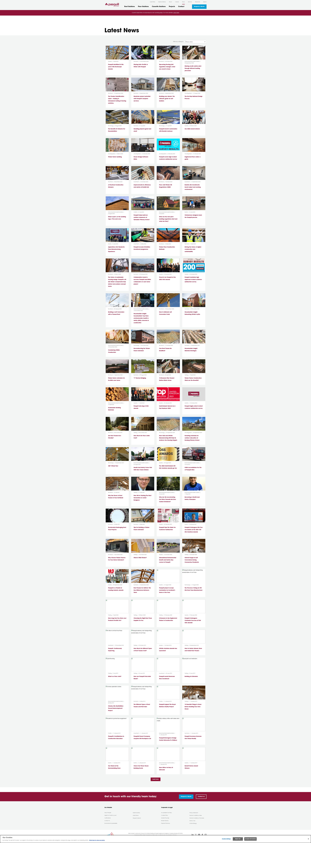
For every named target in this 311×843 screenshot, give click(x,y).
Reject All (237, 838)
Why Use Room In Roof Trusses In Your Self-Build (115, 497)
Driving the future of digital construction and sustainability (193, 249)
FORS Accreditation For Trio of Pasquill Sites (193, 469)
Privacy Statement (194, 812)
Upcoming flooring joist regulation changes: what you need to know (167, 67)
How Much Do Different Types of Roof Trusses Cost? (143, 649)
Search (205, 1)
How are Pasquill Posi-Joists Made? (142, 677)
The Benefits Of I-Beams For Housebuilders (116, 130)
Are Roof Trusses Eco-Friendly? (114, 437)
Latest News (135, 815)
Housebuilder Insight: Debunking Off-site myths (192, 313)
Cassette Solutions (159, 6)
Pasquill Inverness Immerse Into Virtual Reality (193, 737)
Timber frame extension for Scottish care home (116, 379)
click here (176, 12)
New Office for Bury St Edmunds (166, 769)
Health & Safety (136, 812)
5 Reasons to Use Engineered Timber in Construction (168, 619)
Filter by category (178, 41)
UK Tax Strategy (193, 823)
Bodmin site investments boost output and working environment (193, 187)
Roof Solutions (129, 6)
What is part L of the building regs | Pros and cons (117, 218)
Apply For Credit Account (110, 815)
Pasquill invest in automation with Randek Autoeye (168, 130)
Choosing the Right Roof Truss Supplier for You (143, 619)
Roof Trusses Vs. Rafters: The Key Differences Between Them (142, 590)
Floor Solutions (143, 6)
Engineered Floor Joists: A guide (192, 158)
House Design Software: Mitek (141, 158)
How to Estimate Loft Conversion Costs (165, 313)
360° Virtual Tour (113, 466)
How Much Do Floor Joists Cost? (142, 437)
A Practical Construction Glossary (115, 186)
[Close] (308, 839)
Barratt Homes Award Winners (191, 767)
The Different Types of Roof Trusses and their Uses (142, 705)
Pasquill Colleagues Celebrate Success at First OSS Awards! (193, 620)
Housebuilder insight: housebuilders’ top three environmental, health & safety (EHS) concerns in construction (141, 318)
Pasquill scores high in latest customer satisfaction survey (168, 158)
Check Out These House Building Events (141, 767)
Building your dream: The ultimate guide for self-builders (167, 99)
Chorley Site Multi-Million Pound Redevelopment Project (115, 708)
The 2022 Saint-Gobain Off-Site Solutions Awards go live (168, 467)
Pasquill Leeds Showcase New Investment (167, 677)
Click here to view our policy (97, 840)
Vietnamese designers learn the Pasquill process (193, 216)
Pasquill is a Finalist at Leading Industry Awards (115, 589)
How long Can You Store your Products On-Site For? (117, 619)
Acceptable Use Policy (166, 812)
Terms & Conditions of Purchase (197, 818)
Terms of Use (192, 820)
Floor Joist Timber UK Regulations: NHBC (165, 186)
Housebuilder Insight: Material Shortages (191, 349)
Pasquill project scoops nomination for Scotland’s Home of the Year (167, 590)
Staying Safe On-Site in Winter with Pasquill (141, 65)
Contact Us (107, 820)
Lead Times (152, 1)
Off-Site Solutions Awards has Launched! (168, 649)
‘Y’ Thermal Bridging (140, 378)
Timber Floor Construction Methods (167, 248)
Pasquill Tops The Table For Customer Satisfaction (167, 528)
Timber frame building (115, 157)
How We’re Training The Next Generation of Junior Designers (142, 498)
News (183, 1)
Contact (181, 6)
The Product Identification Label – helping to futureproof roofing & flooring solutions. (117, 100)
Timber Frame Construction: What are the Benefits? (193, 379)
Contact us (201, 796)
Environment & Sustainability (110, 823)
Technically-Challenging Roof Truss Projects (117, 528)
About (170, 1)
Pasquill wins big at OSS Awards (141, 407)
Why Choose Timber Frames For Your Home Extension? (116, 559)
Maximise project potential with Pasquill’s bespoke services (142, 99)
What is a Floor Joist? (114, 676)
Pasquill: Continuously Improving (115, 649)
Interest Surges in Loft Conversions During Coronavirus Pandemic (192, 560)
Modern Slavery (164, 820)
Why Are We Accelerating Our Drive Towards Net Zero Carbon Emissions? (167, 499)
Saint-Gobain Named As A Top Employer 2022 (167, 407)
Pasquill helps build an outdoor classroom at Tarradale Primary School (141, 217)
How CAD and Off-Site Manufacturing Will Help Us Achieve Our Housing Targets (168, 438)
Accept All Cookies (250, 838)
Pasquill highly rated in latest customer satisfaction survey (194, 407)
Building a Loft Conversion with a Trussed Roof (116, 313)
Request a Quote (199, 6)
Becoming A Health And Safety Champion (192, 498)
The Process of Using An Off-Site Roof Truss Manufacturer (193, 589)
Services (190, 1)
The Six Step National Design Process (193, 97)
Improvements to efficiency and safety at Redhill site (142, 186)
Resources (197, 1)
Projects (172, 6)
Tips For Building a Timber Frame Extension (141, 528)
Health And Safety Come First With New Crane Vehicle (143, 469)
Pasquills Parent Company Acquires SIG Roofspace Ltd (142, 737)
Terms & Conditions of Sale (196, 815)
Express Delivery (162, 1)
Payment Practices (165, 823)
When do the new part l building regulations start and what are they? (168, 219)
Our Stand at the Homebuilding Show (114, 767)
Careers (177, 1)
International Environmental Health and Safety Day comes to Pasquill (167, 560)
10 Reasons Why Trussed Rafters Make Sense (166, 379)
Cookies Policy (164, 815)
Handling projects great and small (142, 130)
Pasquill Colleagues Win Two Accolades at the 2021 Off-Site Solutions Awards (194, 530)
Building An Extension (191, 676)
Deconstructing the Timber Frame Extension (142, 349)
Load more (155, 779)
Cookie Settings (226, 838)
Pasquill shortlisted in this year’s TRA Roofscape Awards (115, 67)
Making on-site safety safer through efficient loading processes (193, 68)
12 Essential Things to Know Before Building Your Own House (193, 707)
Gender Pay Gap (165, 818)
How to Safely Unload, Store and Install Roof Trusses (193, 649)
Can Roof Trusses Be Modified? (165, 349)
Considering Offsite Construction (114, 351)
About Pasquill (107, 812)
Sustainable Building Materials (114, 409)
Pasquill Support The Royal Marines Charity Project (167, 705)
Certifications (107, 818)
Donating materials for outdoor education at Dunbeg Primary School (192, 438)
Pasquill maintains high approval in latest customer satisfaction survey (193, 280)
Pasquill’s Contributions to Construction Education (116, 737)
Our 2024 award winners (192, 129)
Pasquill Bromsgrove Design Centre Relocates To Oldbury (168, 739)
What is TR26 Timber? (140, 557)
